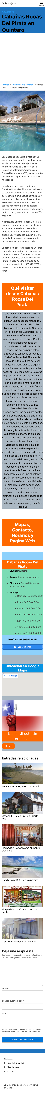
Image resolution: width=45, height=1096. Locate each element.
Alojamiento (8, 12)
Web (4, 1014)
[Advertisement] (22, 59)
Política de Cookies (12, 1067)
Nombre (6, 988)
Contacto (8, 1059)
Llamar (8, 746)
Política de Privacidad (14, 1063)
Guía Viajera (9, 3)
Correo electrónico (13, 1001)
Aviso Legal (9, 1071)
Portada (5, 84)
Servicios (16, 84)
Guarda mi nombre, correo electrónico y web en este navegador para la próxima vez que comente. (22, 1030)
